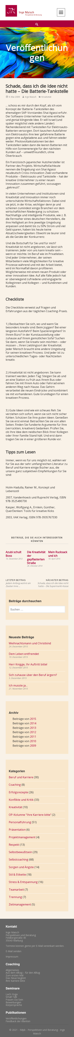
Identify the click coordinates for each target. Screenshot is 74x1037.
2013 (33, 728)
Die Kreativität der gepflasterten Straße (36, 557)
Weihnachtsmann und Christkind (30, 643)
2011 (33, 737)
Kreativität (46, 96)
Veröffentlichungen (16, 1018)
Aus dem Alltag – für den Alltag (23, 972)
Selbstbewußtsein (20, 852)
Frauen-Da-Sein (14, 999)
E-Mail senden (13, 951)
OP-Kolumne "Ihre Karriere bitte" (30, 815)
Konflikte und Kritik (21, 800)
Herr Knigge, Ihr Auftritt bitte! (28, 664)
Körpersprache (14, 1005)
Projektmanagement (22, 837)
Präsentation (17, 830)
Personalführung (20, 822)
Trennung (15, 897)
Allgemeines (12, 970)
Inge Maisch (30, 96)
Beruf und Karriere (21, 777)
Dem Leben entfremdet (24, 654)
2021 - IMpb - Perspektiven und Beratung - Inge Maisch (38, 1031)
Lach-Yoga (12, 994)
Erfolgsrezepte (18, 792)
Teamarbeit (16, 889)
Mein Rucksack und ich (57, 554)
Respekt (14, 845)
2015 (33, 719)
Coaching (15, 785)
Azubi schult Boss (13, 554)
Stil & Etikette (17, 874)
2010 (33, 741)
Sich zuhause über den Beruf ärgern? (33, 675)
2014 (33, 723)
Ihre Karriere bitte (15, 980)
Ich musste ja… (18, 685)
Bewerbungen (13, 1002)
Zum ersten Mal (14, 975)
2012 (33, 732)
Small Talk (11, 996)
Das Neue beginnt (16, 978)
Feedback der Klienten (18, 1021)
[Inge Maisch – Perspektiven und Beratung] (23, 11)
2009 (33, 746)
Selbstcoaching (18, 859)
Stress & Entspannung (23, 882)
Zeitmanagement (20, 904)
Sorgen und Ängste (21, 867)
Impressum (12, 956)
